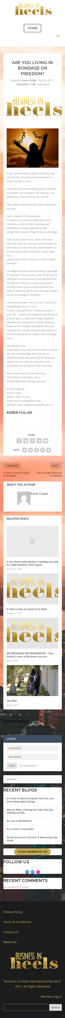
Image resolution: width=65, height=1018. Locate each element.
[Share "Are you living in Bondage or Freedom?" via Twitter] (25, 440)
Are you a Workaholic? (19, 820)
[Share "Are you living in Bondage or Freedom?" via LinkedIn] (39, 440)
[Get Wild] (32, 680)
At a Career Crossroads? (20, 829)
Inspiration (22, 84)
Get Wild (12, 701)
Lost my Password (27, 765)
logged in (23, 726)
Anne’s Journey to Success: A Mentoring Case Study (32, 839)
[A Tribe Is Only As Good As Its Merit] (32, 588)
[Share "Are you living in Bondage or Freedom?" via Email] (45, 440)
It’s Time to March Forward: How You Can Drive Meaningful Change (30, 800)
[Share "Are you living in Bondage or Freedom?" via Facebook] (19, 440)
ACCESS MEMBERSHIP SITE (33, 851)
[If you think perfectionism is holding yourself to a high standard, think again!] (32, 541)
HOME (33, 28)
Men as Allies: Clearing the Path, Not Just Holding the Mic (30, 811)
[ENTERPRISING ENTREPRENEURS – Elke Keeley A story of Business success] (32, 633)
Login (12, 765)
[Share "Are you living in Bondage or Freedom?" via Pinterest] (32, 440)
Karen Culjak (29, 80)
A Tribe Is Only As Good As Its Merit (27, 609)
